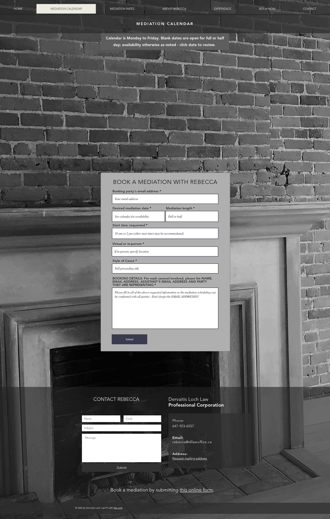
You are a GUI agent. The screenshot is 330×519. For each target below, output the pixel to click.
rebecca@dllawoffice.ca (192, 442)
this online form (196, 490)
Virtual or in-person (127, 243)
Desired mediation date (130, 208)
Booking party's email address (135, 191)
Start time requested (128, 225)
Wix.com (118, 507)
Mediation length (179, 208)
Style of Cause (123, 260)
